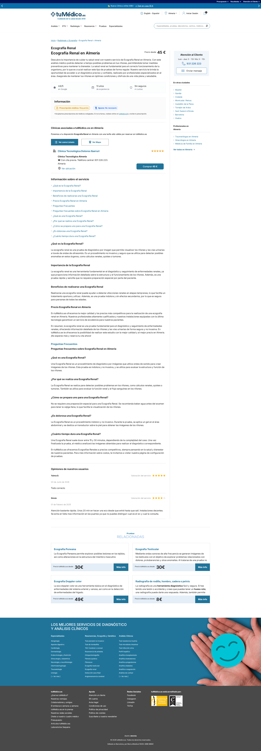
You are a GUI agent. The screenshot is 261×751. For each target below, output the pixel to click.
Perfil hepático (124, 652)
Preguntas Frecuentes (64, 205)
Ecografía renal (90, 669)
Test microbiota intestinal (128, 644)
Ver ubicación (68, 168)
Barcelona (179, 114)
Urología (54, 673)
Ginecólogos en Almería (185, 140)
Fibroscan (88, 662)
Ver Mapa (96, 142)
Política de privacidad (98, 709)
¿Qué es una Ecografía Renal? (68, 216)
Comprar (147, 166)
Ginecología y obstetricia (60, 659)
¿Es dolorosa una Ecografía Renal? (70, 231)
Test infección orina (126, 648)
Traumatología (56, 669)
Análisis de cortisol (126, 673)
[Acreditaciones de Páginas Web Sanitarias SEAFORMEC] (159, 701)
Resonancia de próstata (94, 652)
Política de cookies (97, 713)
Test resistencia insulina (128, 641)
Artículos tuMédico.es (60, 723)
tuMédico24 (123, 114)
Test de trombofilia (92, 644)
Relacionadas (130, 535)
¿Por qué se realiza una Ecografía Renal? (73, 221)
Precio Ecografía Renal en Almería (70, 200)
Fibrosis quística (91, 659)
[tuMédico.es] (68, 14)
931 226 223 (194, 63)
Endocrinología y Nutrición (61, 655)
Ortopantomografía (92, 655)
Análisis (54, 26)
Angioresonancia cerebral (94, 676)
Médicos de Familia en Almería (188, 143)
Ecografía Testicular (147, 549)
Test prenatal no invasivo (94, 641)
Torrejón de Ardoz (183, 107)
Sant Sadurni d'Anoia (184, 111)
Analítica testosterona (127, 659)
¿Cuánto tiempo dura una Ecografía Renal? (74, 236)
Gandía (178, 93)
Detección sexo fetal (93, 673)
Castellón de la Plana (184, 104)
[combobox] (182, 26)
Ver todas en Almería (182, 149)
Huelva (178, 118)
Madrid (178, 90)
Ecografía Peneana (65, 549)
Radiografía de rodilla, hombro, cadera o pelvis (163, 581)
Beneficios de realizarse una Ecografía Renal (75, 195)
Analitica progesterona (127, 662)
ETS (64, 26)
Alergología (55, 641)
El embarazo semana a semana (64, 706)
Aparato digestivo (57, 644)
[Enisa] (176, 701)
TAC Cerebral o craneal (94, 648)
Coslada (178, 97)
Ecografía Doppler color (68, 581)
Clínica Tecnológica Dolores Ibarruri (79, 151)
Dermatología (56, 652)
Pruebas (102, 26)
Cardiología (55, 648)
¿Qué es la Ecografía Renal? (67, 185)
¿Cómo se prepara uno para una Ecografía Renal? (77, 226)
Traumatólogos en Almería (186, 136)
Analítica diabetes (126, 666)
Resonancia (89, 26)
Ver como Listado (66, 142)
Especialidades (115, 26)
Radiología (75, 26)
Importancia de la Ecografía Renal (70, 190)
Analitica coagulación (127, 669)
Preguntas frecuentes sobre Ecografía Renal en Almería (80, 211)
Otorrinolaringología (58, 666)
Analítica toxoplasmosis (128, 655)
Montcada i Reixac (183, 100)
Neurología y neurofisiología (61, 662)
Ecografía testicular (92, 666)
